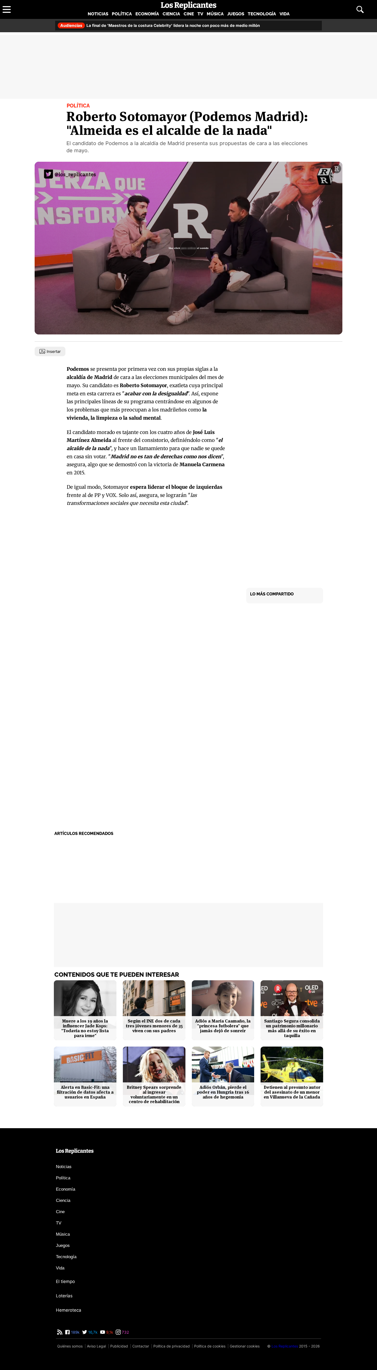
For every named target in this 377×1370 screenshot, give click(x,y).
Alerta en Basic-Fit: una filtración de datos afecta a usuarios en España (85, 1092)
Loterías (64, 1295)
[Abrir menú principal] (7, 9)
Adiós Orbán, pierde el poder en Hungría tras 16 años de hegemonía (223, 1092)
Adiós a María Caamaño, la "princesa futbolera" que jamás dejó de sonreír (223, 1026)
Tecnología (262, 13)
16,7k (92, 1332)
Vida (285, 13)
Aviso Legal (96, 1346)
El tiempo (65, 1281)
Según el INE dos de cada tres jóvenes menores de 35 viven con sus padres (154, 1026)
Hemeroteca (68, 1310)
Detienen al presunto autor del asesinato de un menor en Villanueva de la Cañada (292, 1092)
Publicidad (119, 1346)
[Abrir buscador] (360, 9)
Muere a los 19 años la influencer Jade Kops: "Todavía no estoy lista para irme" (85, 1028)
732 (125, 1332)
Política (122, 13)
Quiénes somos (70, 1346)
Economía (147, 13)
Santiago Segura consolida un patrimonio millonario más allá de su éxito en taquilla (292, 1028)
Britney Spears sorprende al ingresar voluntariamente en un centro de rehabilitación (154, 1094)
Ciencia (171, 13)
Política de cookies (209, 1346)
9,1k (109, 1332)
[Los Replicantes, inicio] (188, 6)
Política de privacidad (171, 1346)
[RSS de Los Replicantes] (59, 1332)
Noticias (98, 13)
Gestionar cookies (245, 1346)
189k (75, 1332)
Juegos (235, 13)
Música (215, 13)
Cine (189, 13)
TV (200, 13)
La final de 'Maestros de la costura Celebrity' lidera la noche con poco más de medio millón (160, 25)
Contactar (140, 1346)
